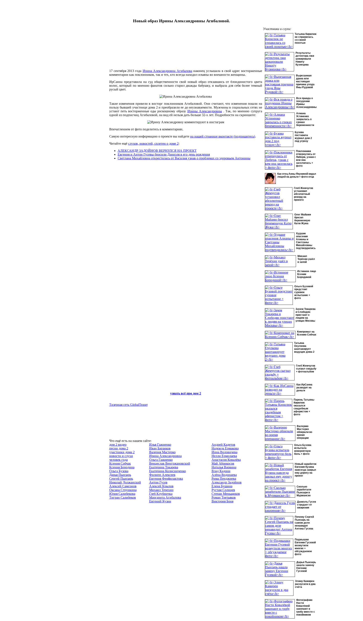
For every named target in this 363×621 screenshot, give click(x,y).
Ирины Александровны (204, 111)
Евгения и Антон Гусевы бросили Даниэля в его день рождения (164, 154)
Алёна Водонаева (224, 475)
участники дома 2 (122, 452)
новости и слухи (121, 456)
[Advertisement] (76, 98)
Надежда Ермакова (225, 448)
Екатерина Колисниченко (167, 471)
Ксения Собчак (120, 463)
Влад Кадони (221, 471)
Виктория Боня (222, 501)
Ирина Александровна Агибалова (167, 71)
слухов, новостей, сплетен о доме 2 (153, 143)
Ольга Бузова (118, 471)
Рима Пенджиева (224, 478)
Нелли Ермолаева (224, 456)
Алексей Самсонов (123, 486)
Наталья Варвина (224, 467)
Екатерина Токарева (163, 467)
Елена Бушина (222, 486)
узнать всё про (181, 393)
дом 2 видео (117, 444)
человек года (118, 459)
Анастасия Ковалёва (226, 459)
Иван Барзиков (160, 448)
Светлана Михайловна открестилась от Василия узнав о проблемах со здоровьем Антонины (184, 158)
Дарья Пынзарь (120, 475)
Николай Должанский (125, 482)
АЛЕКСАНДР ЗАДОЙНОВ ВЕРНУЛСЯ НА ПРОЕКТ (157, 150)
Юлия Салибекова (122, 493)
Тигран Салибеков (122, 497)
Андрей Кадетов (223, 444)
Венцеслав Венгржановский (169, 463)
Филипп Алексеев (162, 475)
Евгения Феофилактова (166, 478)
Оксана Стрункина (123, 490)
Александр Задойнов (227, 482)
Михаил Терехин (161, 490)
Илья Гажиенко (160, 444)
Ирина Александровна (165, 456)
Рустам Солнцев (223, 490)
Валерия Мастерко (162, 452)
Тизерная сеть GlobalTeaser (128, 404)
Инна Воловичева (224, 452)
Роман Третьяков (224, 497)
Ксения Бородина (121, 467)
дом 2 (197, 393)
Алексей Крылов (161, 486)
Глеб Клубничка (160, 493)
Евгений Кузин (160, 501)
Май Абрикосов (223, 463)
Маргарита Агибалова (165, 497)
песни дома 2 (118, 448)
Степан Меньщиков (226, 493)
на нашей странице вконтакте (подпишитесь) (222, 136)
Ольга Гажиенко (161, 459)
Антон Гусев (158, 482)
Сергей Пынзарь (121, 478)
